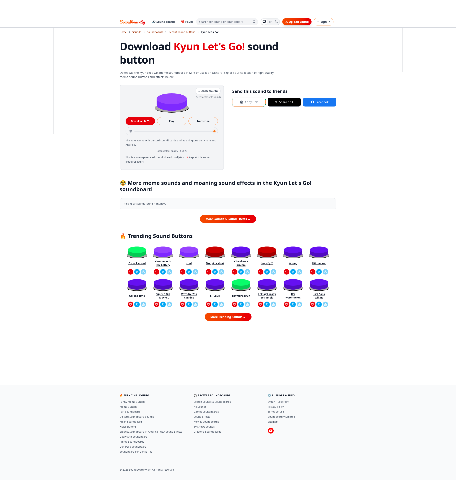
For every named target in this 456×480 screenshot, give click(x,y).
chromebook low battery (163, 263)
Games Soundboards (206, 411)
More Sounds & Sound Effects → (228, 219)
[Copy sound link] (137, 272)
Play (171, 121)
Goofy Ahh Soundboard (133, 436)
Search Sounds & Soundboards (212, 401)
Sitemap (273, 421)
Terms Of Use (276, 411)
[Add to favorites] (130, 272)
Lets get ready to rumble (267, 295)
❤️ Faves (187, 22)
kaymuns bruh (241, 295)
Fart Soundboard (130, 411)
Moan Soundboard (131, 421)
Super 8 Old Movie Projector (163, 295)
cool (189, 263)
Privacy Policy (276, 406)
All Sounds (200, 406)
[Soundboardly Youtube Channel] (271, 431)
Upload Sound (299, 22)
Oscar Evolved (137, 263)
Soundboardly (132, 21)
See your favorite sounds (208, 96)
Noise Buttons (128, 426)
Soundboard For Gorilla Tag (136, 451)
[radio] (264, 22)
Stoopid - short (215, 263)
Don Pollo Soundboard (133, 446)
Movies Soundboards (206, 421)
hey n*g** (267, 263)
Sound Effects (202, 416)
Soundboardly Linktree (281, 416)
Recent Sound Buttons (182, 32)
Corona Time (137, 295)
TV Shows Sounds (204, 426)
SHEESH (215, 295)
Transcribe (203, 121)
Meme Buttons (128, 406)
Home (123, 32)
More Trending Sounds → (228, 317)
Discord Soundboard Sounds (137, 416)
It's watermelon (293, 295)
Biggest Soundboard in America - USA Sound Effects (151, 431)
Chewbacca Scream (241, 263)
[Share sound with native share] (143, 272)
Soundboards (155, 32)
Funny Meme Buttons (132, 401)
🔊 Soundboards (163, 22)
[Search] (254, 21)
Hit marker (319, 263)
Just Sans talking (319, 295)
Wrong (293, 263)
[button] (172, 102)
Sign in (325, 22)
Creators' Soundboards (207, 431)
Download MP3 (140, 121)
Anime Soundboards (132, 441)
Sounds (136, 32)
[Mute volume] (130, 131)
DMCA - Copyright (278, 401)
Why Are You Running (189, 295)
